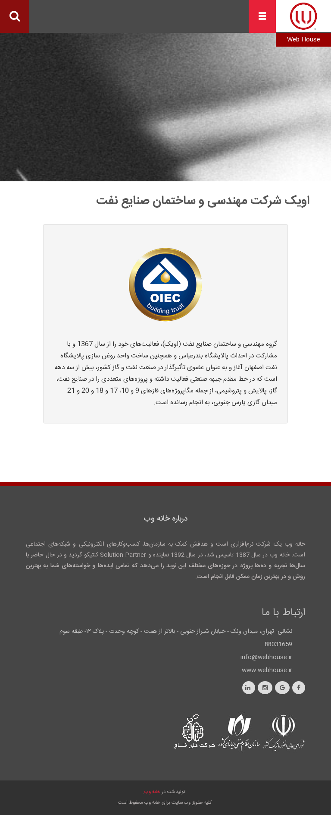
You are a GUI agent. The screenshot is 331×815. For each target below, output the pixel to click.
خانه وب (152, 792)
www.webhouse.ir (267, 670)
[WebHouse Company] (303, 16)
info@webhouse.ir (266, 657)
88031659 (278, 644)
